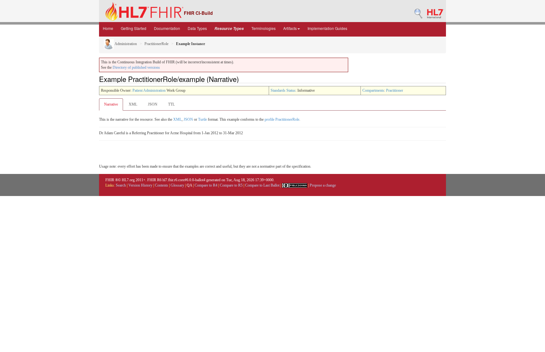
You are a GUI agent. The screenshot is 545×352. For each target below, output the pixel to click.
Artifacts (290, 28)
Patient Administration (149, 90)
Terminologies (263, 28)
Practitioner (394, 90)
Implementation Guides (327, 28)
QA (189, 185)
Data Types (197, 28)
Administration (125, 44)
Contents (161, 185)
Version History (140, 185)
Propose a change (323, 185)
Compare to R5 (231, 185)
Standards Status (283, 90)
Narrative (111, 104)
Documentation (167, 28)
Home (108, 28)
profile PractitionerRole (282, 119)
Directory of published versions (136, 67)
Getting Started (133, 28)
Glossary (177, 185)
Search (121, 185)
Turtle (202, 119)
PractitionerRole (156, 44)
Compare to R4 (206, 185)
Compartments (373, 90)
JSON (152, 104)
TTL (171, 104)
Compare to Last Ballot (262, 185)
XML (133, 104)
